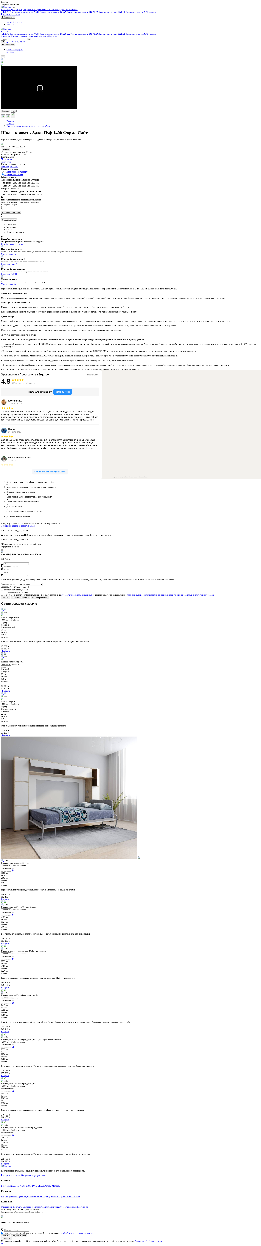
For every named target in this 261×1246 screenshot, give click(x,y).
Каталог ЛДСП (58, 1196)
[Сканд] (2, 871)
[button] (2, 144)
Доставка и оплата (31, 1207)
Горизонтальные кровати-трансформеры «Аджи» (29, 126)
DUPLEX (40, 1186)
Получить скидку (19, 1236)
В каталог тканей (9, 264)
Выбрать (6, 651)
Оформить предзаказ (20, 598)
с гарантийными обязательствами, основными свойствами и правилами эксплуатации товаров (169, 595)
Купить (6, 149)
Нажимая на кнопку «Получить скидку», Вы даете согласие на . (49, 1233)
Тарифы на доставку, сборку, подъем (18, 526)
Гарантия (44, 1207)
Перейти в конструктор (12, 244)
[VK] (2, 1214)
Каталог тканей (72, 1196)
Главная (10, 121)
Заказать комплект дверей (16, 590)
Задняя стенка (15, 172)
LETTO (15, 1186)
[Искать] (29, 39)
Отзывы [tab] (10, 229)
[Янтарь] (10, 871)
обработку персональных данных (76, 595)
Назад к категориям (11, 212)
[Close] (2, 549)
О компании (50, 9)
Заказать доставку (9, 584)
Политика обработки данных (63, 1207)
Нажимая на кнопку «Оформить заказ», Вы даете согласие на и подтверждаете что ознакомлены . (109, 595)
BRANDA (30, 1186)
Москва (10, 24)
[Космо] (5, 871)
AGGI (22, 1186)
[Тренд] (8, 871)
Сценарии (13, 9)
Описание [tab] (11, 225)
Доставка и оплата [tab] (15, 232)
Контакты (17, 1207)
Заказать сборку (8, 587)
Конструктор (72, 9)
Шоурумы (61, 9)
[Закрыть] (14, 7)
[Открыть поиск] (3, 41)
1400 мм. (5, 166)
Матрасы (56, 1186)
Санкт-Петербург (15, 22)
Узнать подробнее (9, 254)
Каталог (5, 9)
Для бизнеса (32, 1196)
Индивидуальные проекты (31, 9)
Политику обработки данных (148, 1241)
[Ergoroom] (7, 7)
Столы (48, 1186)
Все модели (6, 1186)
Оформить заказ (9, 220)
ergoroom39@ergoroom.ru (34, 1175)
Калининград (9, 17)
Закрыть (5, 598)
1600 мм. (14, 166)
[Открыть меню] (3, 56)
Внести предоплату (40, 598)
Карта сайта (82, 1207)
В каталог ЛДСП (9, 274)
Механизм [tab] (11, 227)
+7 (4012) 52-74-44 (11, 14)
